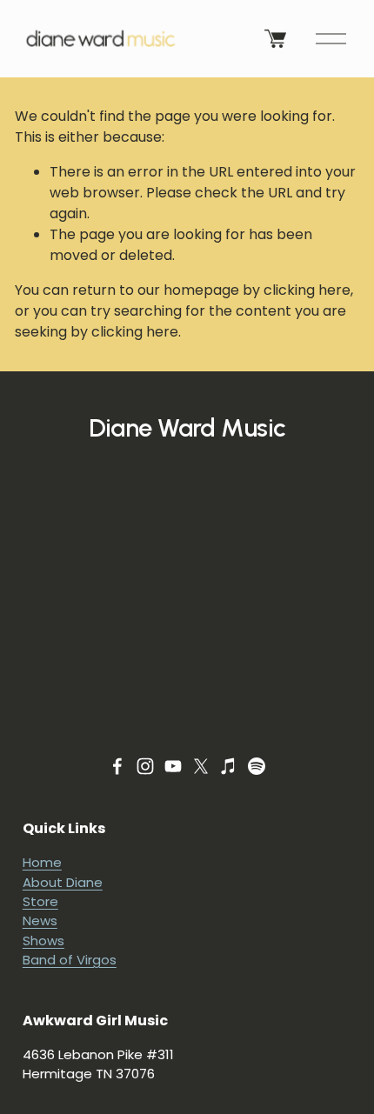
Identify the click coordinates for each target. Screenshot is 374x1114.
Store (40, 901)
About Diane (63, 882)
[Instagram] (145, 766)
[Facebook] (117, 766)
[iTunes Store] (228, 766)
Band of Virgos (70, 960)
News (40, 920)
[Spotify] (256, 766)
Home (42, 862)
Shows (43, 940)
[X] (201, 766)
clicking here (307, 290)
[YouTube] (173, 766)
